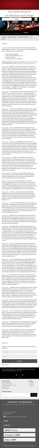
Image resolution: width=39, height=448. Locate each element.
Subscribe (19, 361)
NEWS (6, 421)
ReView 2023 (5, 109)
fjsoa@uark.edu (5, 388)
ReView (31, 37)
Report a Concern (19, 445)
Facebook (31, 382)
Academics (12, 404)
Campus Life (18, 404)
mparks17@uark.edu (30, 63)
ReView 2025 (5, 66)
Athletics (29, 404)
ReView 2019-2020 (6, 157)
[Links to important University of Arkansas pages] (36, 19)
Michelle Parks (20, 63)
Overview (4, 37)
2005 (5, 329)
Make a (10, 439)
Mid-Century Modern (23, 37)
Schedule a (12, 434)
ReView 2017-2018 (6, 181)
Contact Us (32, 445)
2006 (5, 321)
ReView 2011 (5, 259)
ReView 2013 (5, 226)
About (32, 404)
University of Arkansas (19, 402)
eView (3, 39)
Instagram (31, 384)
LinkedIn (31, 385)
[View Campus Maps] (15, 416)
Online (11, 430)
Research (24, 404)
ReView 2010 (5, 274)
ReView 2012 (5, 243)
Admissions (7, 404)
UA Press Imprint (12, 37)
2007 (5, 310)
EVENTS (7, 425)
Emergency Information (9, 445)
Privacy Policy (26, 445)
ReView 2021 (5, 141)
